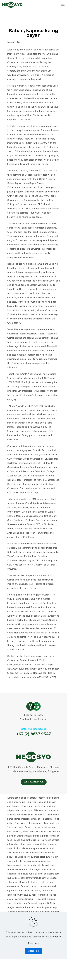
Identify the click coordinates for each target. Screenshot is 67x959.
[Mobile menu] (62, 4)
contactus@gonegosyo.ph (34, 729)
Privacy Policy (53, 936)
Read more (33, 943)
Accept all (33, 951)
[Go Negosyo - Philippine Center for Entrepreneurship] (12, 5)
